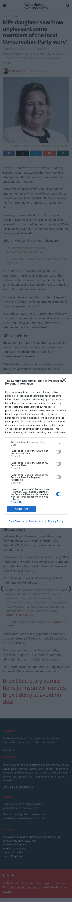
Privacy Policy (55, 521)
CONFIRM (21, 508)
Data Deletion (16, 521)
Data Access (36, 521)
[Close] (65, 381)
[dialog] (36, 451)
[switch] (58, 452)
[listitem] (36, 443)
